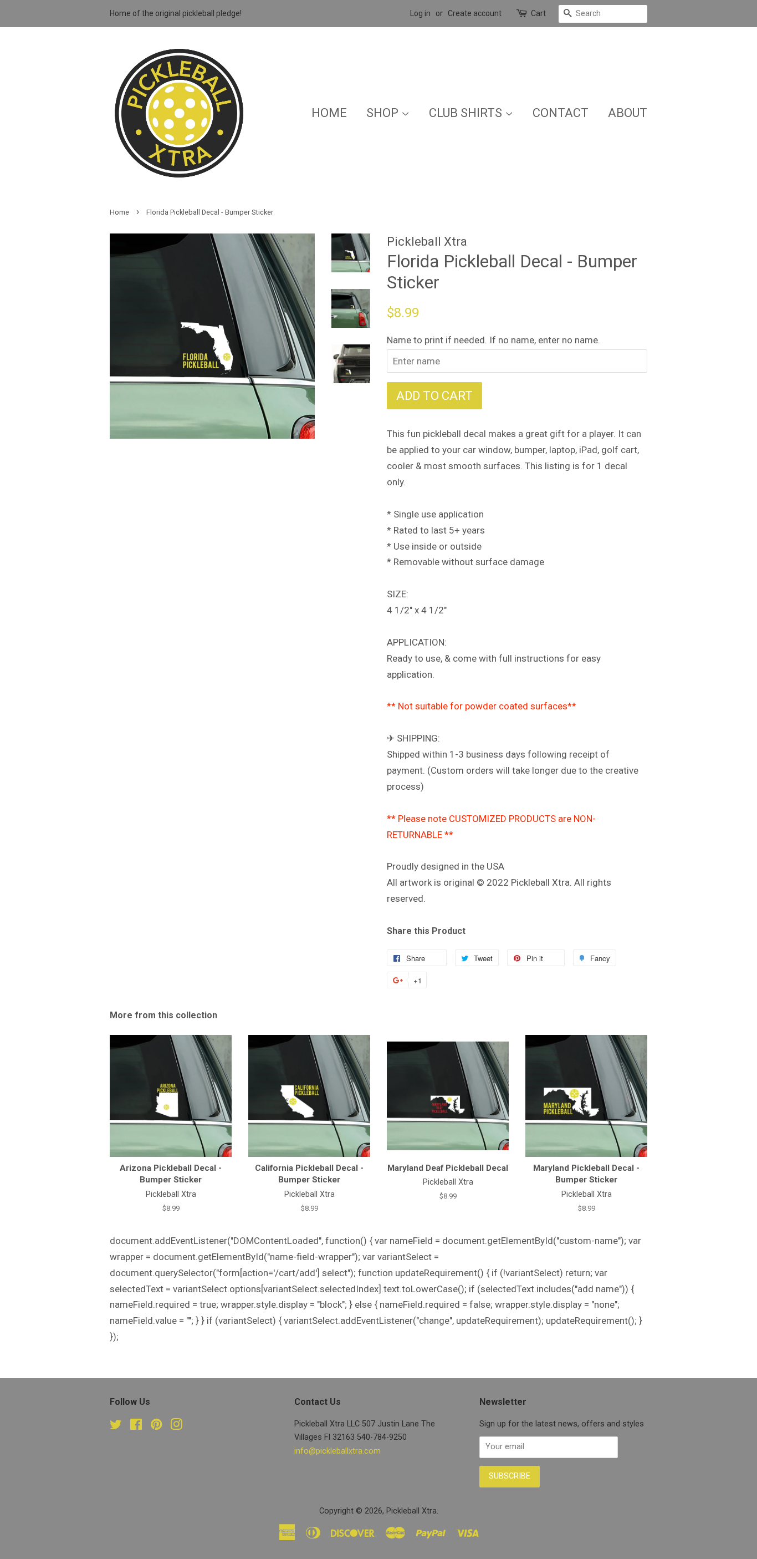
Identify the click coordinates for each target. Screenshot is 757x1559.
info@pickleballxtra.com (337, 1451)
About (627, 113)
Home (329, 113)
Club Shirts (467, 113)
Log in (420, 13)
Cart (538, 13)
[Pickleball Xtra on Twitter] (116, 1426)
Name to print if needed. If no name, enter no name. (493, 340)
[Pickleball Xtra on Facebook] (136, 1426)
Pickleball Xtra (411, 1511)
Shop (383, 113)
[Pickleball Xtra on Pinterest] (156, 1426)
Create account (475, 13)
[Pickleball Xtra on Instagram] (176, 1426)
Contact (561, 113)
